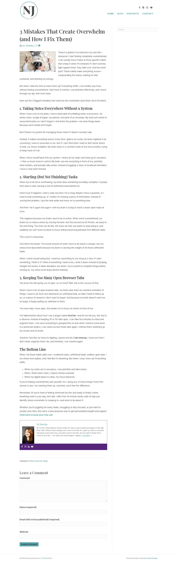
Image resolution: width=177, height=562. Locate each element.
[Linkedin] (29, 447)
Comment (25, 478)
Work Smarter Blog (38, 461)
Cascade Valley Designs (148, 558)
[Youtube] (32, 447)
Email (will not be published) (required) (39, 519)
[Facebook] (22, 447)
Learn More (86, 435)
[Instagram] (25, 447)
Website (24, 532)
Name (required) (28, 507)
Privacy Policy (47, 558)
